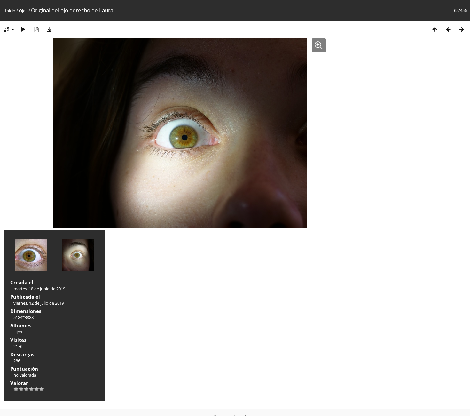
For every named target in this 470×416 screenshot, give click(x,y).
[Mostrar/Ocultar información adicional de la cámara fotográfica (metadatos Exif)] (36, 29)
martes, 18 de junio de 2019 (39, 289)
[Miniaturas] (435, 29)
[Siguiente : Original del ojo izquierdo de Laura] (461, 29)
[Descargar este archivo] (49, 29)
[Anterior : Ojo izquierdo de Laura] (448, 29)
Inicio (10, 10)
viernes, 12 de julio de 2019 (38, 303)
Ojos (23, 10)
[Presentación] (22, 29)
